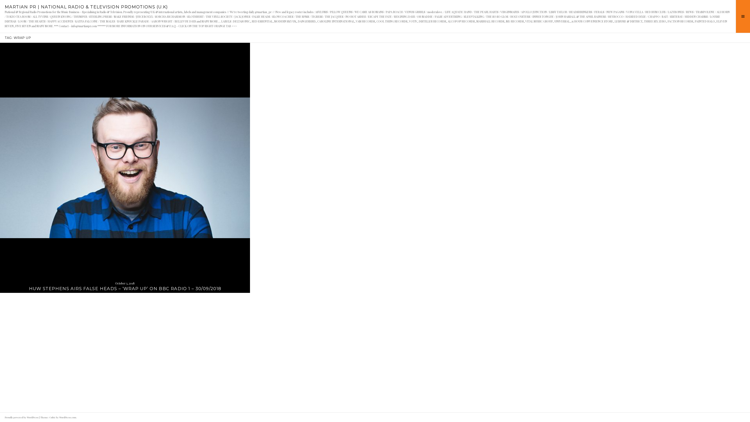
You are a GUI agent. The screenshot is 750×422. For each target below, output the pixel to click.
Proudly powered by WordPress (21, 417)
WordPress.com (67, 417)
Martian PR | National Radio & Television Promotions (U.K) (86, 7)
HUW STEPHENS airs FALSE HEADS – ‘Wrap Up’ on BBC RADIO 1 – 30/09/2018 (125, 288)
